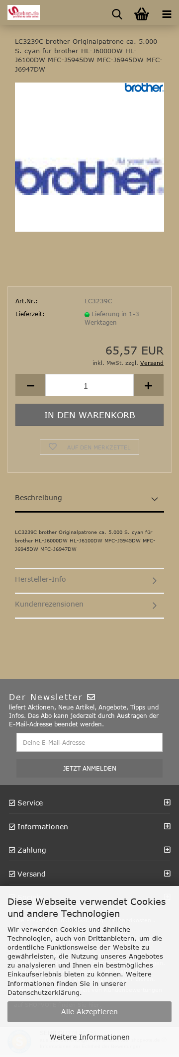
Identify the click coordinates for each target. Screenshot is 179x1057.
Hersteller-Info (40, 579)
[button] (30, 385)
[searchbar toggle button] (116, 12)
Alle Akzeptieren (89, 1011)
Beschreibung (38, 497)
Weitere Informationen (90, 1037)
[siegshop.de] (20, 12)
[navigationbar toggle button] (166, 12)
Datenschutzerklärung (43, 992)
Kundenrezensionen (49, 604)
